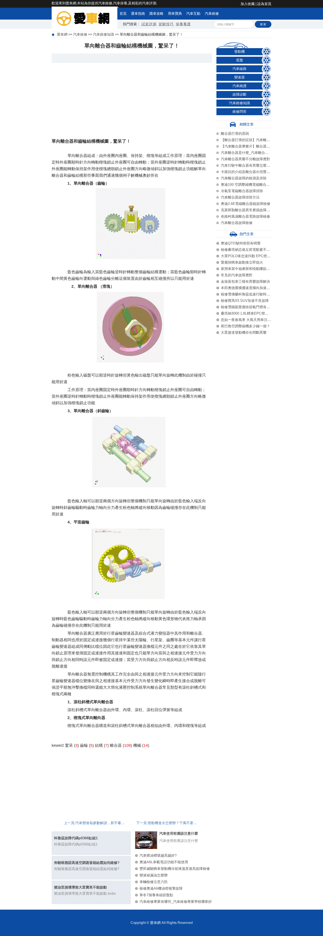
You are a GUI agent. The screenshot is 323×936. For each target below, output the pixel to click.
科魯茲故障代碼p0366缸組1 (76, 838)
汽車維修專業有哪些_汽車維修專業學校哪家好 (176, 901)
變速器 (239, 77)
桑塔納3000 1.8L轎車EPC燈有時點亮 (250, 313)
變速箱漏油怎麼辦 (154, 875)
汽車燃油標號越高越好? (158, 855)
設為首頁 (264, 4)
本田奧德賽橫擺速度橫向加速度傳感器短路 (254, 288)
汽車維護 (239, 86)
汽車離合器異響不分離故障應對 (245, 159)
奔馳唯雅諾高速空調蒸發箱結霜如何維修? (87, 863)
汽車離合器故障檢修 (236, 223)
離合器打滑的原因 (235, 133)
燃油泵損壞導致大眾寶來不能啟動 (80, 887)
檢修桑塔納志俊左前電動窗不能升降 (249, 249)
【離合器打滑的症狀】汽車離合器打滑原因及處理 (259, 140)
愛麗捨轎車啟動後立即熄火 (242, 262)
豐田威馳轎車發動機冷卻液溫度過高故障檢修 (175, 868)
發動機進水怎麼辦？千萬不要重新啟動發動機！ (184, 823)
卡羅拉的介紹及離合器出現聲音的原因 (251, 172)
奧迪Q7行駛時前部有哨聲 (241, 243)
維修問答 (239, 111)
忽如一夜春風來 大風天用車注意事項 (249, 320)
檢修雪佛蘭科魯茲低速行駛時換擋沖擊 (251, 294)
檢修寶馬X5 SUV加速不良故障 (245, 300)
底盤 (239, 60)
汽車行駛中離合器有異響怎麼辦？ (247, 165)
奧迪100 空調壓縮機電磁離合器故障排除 (252, 184)
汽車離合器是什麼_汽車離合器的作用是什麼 (255, 153)
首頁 (123, 13)
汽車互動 (193, 13)
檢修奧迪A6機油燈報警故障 (161, 888)
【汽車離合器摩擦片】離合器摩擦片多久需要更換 (259, 146)
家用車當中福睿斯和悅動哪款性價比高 (251, 269)
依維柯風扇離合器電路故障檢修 (245, 216)
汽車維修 (212, 13)
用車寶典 (175, 13)
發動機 (239, 51)
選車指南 (138, 13)
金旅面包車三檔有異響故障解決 (245, 281)
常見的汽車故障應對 (236, 275)
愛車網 (62, 34)
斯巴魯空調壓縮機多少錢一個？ (245, 326)
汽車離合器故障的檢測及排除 (244, 178)
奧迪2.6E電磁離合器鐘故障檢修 (245, 204)
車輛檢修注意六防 (154, 882)
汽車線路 (239, 69)
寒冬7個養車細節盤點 (156, 895)
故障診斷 (239, 94)
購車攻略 (156, 13)
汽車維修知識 (103, 34)
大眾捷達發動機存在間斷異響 (244, 332)
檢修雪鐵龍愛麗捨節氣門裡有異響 (247, 307)
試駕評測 (149, 24)
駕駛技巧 (166, 24)
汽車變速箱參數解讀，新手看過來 (101, 823)
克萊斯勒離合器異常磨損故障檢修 (247, 210)
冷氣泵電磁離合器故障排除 (242, 191)
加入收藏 (248, 4)
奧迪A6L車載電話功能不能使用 (164, 862)
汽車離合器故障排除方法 (240, 197)
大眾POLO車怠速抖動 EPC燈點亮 (247, 256)
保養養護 (183, 24)
